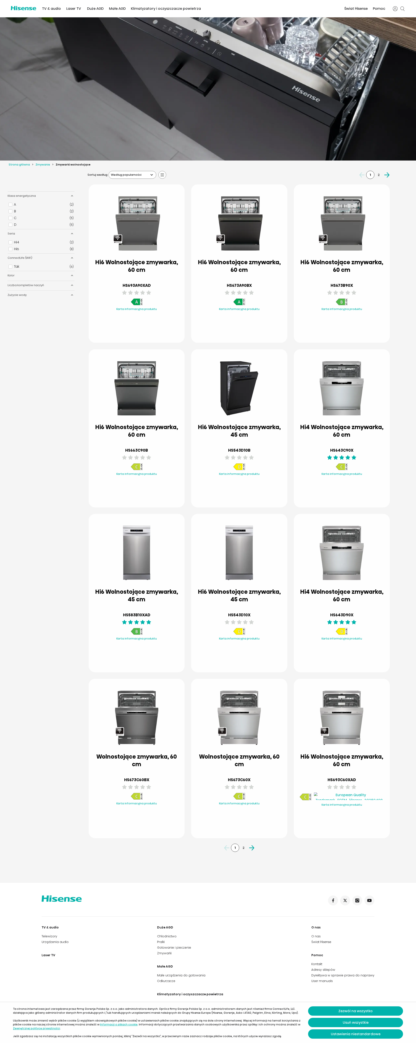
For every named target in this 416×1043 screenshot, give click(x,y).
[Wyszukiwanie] (402, 8)
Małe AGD (117, 8)
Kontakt (316, 964)
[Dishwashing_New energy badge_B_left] (341, 304)
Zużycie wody (17, 295)
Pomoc (379, 8)
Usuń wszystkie (356, 1022)
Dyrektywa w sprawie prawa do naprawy (342, 975)
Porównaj (140, 318)
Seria (11, 233)
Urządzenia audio (55, 942)
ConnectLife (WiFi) (20, 258)
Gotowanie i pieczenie (174, 947)
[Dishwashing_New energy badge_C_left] (136, 469)
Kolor (11, 275)
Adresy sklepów (323, 970)
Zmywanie (43, 164)
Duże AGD (95, 8)
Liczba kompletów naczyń (26, 285)
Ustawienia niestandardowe (355, 1034)
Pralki (161, 942)
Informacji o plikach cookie (119, 1024)
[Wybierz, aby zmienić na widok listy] (162, 175)
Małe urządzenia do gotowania (181, 975)
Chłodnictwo (167, 936)
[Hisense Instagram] (357, 900)
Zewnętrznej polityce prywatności (36, 1028)
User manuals (322, 981)
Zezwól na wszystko (355, 1011)
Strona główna (19, 164)
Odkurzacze (166, 981)
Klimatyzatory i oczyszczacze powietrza (166, 8)
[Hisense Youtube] (369, 900)
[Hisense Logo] (23, 8)
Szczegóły (119, 328)
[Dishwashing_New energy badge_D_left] (239, 469)
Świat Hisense (356, 8)
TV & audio (51, 8)
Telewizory (49, 936)
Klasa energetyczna (22, 196)
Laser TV (73, 8)
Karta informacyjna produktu (136, 309)
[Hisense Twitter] (345, 900)
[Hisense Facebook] (333, 900)
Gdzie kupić (154, 328)
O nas (316, 927)
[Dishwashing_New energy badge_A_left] (136, 304)
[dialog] (208, 1022)
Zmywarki (164, 953)
